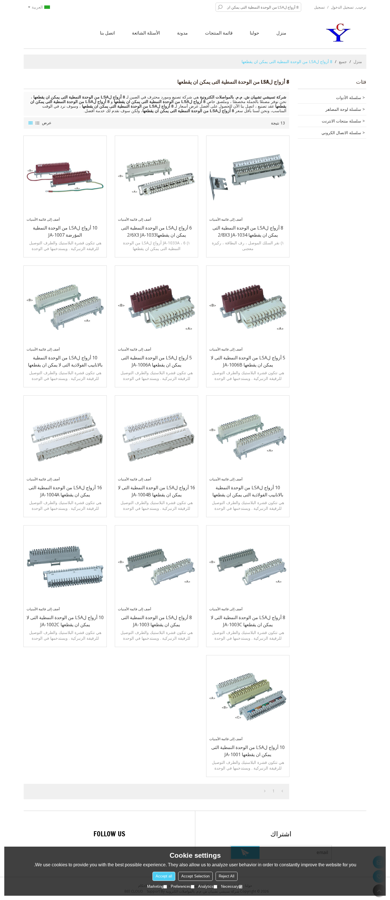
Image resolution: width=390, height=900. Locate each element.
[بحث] (220, 7)
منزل (281, 33)
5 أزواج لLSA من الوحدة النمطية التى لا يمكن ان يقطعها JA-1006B (248, 361)
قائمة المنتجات (219, 33)
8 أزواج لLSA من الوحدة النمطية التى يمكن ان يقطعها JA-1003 (156, 621)
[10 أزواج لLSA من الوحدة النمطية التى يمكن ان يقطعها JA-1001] (247, 696)
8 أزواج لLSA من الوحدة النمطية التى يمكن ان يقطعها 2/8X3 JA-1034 (247, 231)
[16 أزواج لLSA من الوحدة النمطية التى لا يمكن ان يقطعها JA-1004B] (156, 437)
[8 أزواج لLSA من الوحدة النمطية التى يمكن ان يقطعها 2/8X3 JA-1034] (247, 177)
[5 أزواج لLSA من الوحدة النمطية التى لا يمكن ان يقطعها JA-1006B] (247, 307)
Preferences (181, 886)
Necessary (230, 886)
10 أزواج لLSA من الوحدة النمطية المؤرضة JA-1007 (65, 231)
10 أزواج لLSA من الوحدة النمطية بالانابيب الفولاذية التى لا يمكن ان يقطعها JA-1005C (65, 362)
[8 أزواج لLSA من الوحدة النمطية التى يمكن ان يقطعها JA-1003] (156, 566)
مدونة (182, 33)
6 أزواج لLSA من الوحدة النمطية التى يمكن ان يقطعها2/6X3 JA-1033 (156, 231)
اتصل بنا (107, 33)
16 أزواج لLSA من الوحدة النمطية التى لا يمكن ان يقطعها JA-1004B (156, 491)
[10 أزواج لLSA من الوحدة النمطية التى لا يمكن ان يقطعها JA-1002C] (65, 566)
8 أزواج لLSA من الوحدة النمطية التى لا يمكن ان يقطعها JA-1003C (248, 621)
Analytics (206, 886)
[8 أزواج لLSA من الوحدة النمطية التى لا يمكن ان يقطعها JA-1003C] (247, 566)
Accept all (164, 876)
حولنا (254, 33)
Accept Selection (195, 876)
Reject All (226, 876)
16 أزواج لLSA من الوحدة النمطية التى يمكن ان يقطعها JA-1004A (65, 491)
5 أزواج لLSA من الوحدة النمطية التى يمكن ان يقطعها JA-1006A (156, 361)
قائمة (37, 123)
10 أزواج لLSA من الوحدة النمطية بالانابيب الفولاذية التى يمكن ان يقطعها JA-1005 (247, 491)
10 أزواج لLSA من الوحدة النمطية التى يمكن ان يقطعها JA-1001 (248, 751)
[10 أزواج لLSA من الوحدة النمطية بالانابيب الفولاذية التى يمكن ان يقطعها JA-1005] (247, 437)
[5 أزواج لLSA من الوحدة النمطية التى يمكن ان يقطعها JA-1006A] (156, 307)
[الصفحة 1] (282, 791)
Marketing (155, 886)
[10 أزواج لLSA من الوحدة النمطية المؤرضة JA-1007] (65, 177)
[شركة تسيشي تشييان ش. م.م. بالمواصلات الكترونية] (339, 33)
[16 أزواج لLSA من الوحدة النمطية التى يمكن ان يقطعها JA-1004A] (65, 437)
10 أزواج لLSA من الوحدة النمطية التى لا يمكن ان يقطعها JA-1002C (65, 621)
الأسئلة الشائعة (146, 33)
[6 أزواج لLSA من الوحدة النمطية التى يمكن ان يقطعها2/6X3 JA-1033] (156, 177)
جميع (343, 61)
